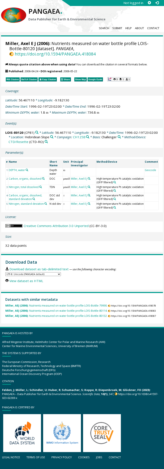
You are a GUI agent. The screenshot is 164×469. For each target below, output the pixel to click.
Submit (117, 28)
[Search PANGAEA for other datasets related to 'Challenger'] (119, 137)
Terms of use (35, 457)
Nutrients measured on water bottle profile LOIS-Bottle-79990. (56, 305)
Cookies (84, 457)
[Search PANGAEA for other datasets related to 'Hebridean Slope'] (51, 137)
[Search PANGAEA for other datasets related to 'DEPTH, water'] (27, 170)
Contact (153, 28)
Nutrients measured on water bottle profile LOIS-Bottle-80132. (56, 316)
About (139, 28)
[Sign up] (149, 2)
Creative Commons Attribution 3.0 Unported (56, 226)
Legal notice (11, 457)
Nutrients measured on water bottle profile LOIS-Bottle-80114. (56, 311)
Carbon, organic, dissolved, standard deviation (25, 197)
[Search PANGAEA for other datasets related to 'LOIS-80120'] (36, 132)
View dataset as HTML (26, 281)
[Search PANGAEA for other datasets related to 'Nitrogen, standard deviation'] (45, 203)
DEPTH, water (17, 170)
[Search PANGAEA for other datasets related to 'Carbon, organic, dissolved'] (43, 178)
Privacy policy (61, 457)
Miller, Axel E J (20, 43)
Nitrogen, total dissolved (24, 187)
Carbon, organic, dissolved (25, 178)
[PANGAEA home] (13, 11)
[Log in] (157, 2)
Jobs (99, 457)
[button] (119, 79)
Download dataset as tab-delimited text (39, 269)
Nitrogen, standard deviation (26, 204)
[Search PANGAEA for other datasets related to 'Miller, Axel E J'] (89, 178)
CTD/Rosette (18, 142)
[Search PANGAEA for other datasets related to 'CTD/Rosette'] (46, 141)
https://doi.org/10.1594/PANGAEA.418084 (55, 54)
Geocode (150, 170)
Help (128, 28)
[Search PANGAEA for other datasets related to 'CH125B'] (87, 137)
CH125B (79, 137)
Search (104, 28)
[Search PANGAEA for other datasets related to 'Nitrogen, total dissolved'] (40, 187)
